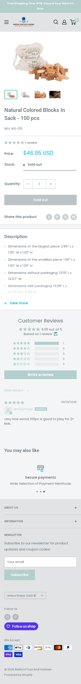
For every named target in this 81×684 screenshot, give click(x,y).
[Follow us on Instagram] (7, 617)
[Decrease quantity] (27, 183)
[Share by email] (74, 217)
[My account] (64, 22)
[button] (14, 142)
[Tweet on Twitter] (65, 217)
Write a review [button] (40, 374)
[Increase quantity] (50, 183)
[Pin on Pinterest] (57, 217)
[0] (73, 22)
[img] (14, 402)
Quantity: (12, 184)
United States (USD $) (21, 595)
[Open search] (56, 22)
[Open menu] (6, 22)
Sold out (40, 199)
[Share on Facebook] (49, 217)
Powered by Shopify (18, 675)
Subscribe (20, 574)
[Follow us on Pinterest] (16, 617)
